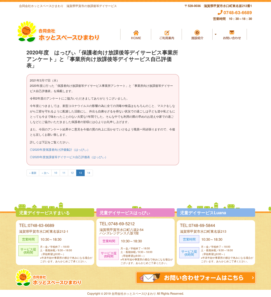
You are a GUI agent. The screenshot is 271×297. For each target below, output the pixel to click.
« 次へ (45, 172)
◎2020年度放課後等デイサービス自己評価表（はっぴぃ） (69, 157)
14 (88, 172)
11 (63, 172)
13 (80, 172)
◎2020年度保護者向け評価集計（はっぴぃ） (60, 149)
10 (55, 172)
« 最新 (32, 172)
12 (72, 172)
